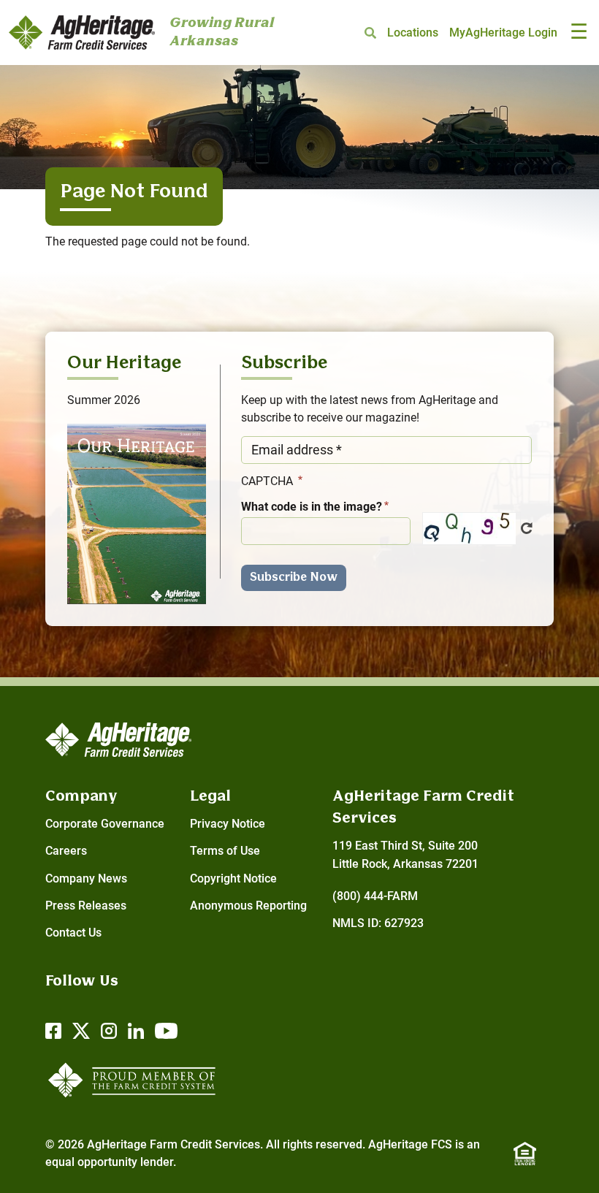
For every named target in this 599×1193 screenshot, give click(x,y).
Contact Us (73, 932)
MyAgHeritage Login (503, 32)
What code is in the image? (311, 507)
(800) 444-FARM (375, 896)
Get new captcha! (527, 528)
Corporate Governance (104, 824)
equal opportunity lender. (110, 1162)
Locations (412, 32)
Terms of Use (225, 851)
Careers (66, 851)
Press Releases (85, 905)
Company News (86, 878)
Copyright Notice (233, 878)
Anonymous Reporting (248, 905)
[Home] (82, 32)
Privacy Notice (227, 824)
